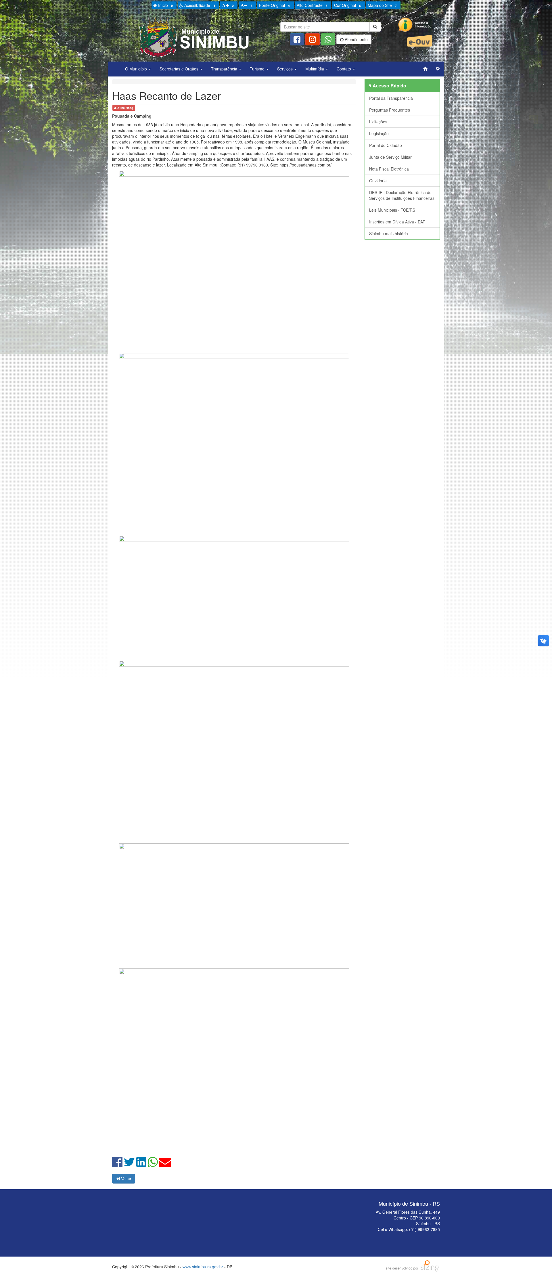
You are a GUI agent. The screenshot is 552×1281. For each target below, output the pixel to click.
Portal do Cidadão (385, 145)
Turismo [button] (258, 69)
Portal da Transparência (391, 98)
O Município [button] (136, 69)
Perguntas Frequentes (389, 110)
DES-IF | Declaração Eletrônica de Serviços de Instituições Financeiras (401, 195)
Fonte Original (274, 5)
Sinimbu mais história (388, 233)
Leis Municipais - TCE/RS (392, 210)
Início (165, 5)
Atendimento (356, 39)
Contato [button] (344, 69)
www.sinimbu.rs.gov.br (203, 1266)
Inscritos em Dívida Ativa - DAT (397, 222)
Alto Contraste (312, 5)
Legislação (379, 133)
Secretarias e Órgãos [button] (180, 69)
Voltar (125, 1179)
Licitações (378, 122)
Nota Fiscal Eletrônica (389, 169)
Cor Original (347, 5)
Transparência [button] (224, 69)
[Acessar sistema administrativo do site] (438, 69)
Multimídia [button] (315, 69)
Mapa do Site (382, 5)
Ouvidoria (378, 180)
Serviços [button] (285, 69)
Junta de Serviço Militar (390, 157)
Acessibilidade (199, 5)
